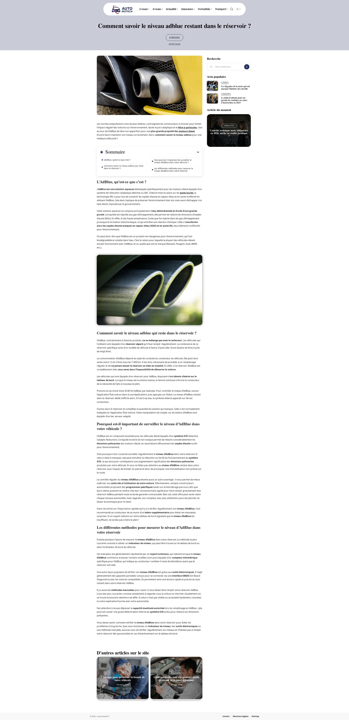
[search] (231, 9)
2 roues (224, 83)
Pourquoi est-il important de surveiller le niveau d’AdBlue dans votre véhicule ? (172, 161)
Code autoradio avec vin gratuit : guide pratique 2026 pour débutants (176, 678)
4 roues (174, 37)
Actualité (122, 672)
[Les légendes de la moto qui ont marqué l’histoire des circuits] (212, 86)
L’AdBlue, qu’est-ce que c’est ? (117, 160)
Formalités (226, 94)
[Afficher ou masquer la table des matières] (162, 152)
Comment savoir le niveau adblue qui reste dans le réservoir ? (123, 167)
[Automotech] (122, 9)
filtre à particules (187, 127)
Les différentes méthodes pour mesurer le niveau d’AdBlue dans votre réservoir (173, 169)
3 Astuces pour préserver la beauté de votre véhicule (123, 678)
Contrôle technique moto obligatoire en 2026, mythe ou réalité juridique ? (229, 133)
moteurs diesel (187, 131)
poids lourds (186, 192)
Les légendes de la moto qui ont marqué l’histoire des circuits (235, 87)
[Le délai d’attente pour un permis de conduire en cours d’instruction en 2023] (212, 98)
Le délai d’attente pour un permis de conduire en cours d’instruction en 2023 (234, 100)
